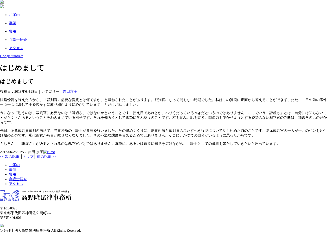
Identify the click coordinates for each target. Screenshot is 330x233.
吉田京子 (70, 91)
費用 (12, 174)
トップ (28, 156)
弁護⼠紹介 (18, 40)
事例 (12, 23)
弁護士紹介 (18, 179)
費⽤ (12, 31)
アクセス (16, 48)
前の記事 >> (46, 156)
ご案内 (14, 15)
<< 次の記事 (9, 156)
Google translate (11, 56)
